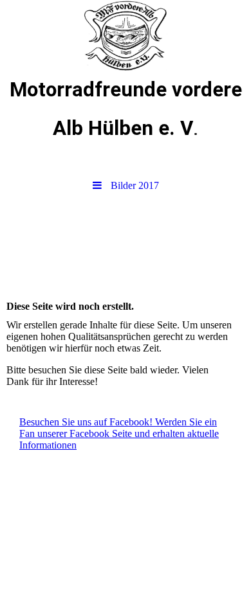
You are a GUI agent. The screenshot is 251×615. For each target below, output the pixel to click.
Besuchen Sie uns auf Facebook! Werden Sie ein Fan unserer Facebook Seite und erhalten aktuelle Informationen (119, 433)
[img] (125, 35)
